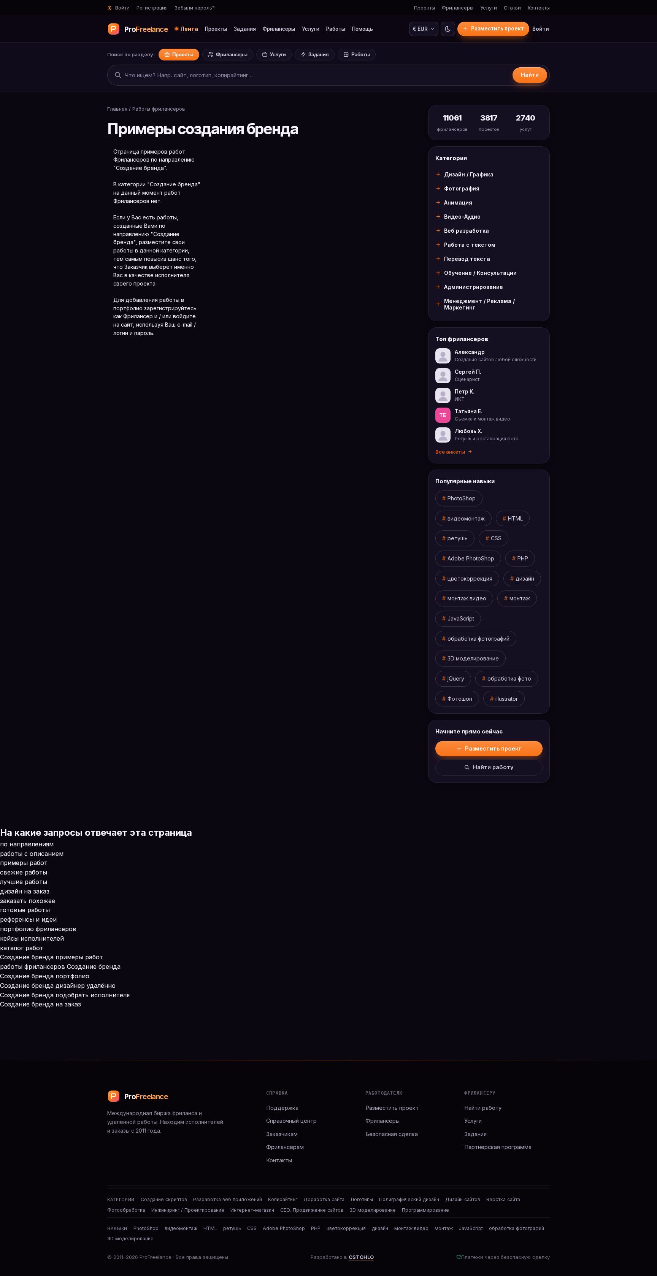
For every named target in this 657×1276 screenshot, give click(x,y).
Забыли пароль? (195, 8)
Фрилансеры (457, 8)
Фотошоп (460, 698)
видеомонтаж (466, 518)
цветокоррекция (470, 578)
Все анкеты (450, 452)
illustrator (506, 698)
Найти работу (493, 767)
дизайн (525, 578)
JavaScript (461, 618)
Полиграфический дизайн (409, 1199)
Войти (122, 8)
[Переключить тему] (448, 29)
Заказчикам (282, 1134)
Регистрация (152, 8)
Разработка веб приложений (227, 1199)
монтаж (519, 598)
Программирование (425, 1210)
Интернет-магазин (252, 1210)
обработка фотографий (478, 638)
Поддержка (282, 1108)
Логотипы (362, 1199)
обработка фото (509, 678)
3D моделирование (473, 658)
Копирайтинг (282, 1199)
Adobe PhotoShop (471, 558)
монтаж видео (467, 598)
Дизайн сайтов (462, 1199)
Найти (530, 74)
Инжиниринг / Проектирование (187, 1210)
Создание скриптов (164, 1199)
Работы (335, 29)
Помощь (362, 29)
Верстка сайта (503, 1199)
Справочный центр (291, 1120)
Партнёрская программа (498, 1147)
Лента (189, 29)
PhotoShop (462, 498)
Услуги (488, 8)
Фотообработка (126, 1210)
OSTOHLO (361, 1257)
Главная (117, 109)
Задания (245, 29)
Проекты (424, 8)
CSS (496, 538)
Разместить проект (497, 28)
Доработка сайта (323, 1199)
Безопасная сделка (391, 1134)
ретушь (458, 538)
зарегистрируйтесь (170, 308)
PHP (522, 558)
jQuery (456, 678)
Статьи (512, 8)
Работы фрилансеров (158, 109)
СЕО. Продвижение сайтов (311, 1210)
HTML (515, 518)
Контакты (539, 8)
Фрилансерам (285, 1147)
